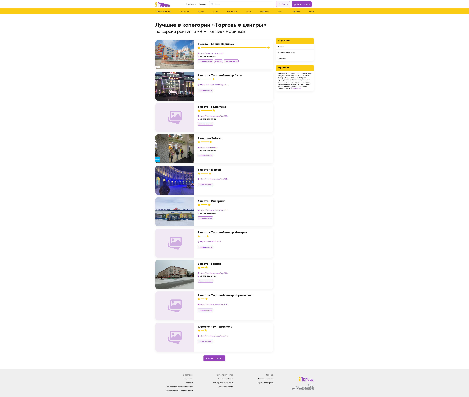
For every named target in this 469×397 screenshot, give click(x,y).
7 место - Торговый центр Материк (222, 232)
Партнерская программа (222, 383)
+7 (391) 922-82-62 (208, 213)
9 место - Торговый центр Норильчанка (225, 295)
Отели (201, 11)
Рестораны (184, 11)
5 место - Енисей (209, 169)
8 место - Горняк (209, 264)
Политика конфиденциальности (179, 391)
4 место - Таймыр (210, 138)
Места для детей (231, 61)
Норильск (282, 58)
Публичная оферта (225, 387)
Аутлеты (218, 61)
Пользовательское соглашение (179, 387)
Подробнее (296, 88)
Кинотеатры (232, 11)
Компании (264, 11)
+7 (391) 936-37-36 (208, 119)
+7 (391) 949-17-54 (208, 56)
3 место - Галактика (212, 107)
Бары (311, 11)
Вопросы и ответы (265, 379)
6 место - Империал (211, 201)
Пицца (280, 11)
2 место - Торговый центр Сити (220, 75)
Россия (281, 46)
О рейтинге (191, 4)
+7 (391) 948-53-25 (208, 151)
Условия (202, 4)
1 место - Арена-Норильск (216, 44)
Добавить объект (214, 358)
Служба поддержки (265, 383)
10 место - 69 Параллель (215, 326)
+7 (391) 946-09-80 (208, 276)
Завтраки (296, 11)
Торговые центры (163, 11)
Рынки (248, 11)
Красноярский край (286, 52)
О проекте (188, 379)
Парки (215, 11)
